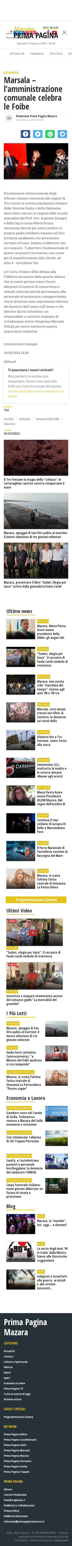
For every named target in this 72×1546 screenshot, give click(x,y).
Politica (56, 53)
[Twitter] (37, 134)
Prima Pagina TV (13, 1388)
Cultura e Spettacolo (16, 1362)
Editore (8, 1489)
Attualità (17, 53)
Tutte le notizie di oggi (17, 1394)
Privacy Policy (11, 1511)
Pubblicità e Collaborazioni (19, 1505)
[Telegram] (62, 134)
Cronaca (37, 53)
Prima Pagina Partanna (17, 1461)
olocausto (9, 423)
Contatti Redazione (15, 1494)
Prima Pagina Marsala (17, 1450)
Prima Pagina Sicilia (15, 1466)
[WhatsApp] (50, 134)
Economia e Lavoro (14, 1383)
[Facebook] (25, 134)
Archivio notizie (13, 1399)
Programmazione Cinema (18, 1417)
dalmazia (24, 418)
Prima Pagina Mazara (16, 1455)
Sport (7, 1378)
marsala (9, 418)
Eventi (7, 1372)
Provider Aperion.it (14, 1500)
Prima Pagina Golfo (15, 1445)
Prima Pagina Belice (15, 1434)
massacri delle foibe (47, 418)
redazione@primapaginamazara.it (24, 1521)
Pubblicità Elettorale (16, 1516)
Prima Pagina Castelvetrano (20, 1439)
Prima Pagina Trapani (16, 1472)
